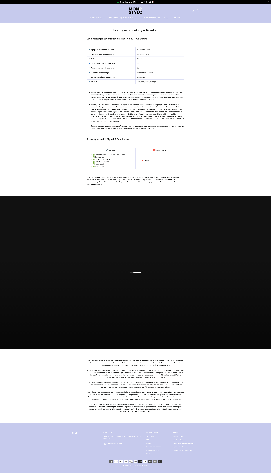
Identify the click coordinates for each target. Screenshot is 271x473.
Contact (176, 17)
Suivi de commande (150, 17)
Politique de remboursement (183, 443)
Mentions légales (179, 440)
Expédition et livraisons (181, 447)
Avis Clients (150, 437)
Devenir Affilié (178, 437)
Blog (148, 454)
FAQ (166, 17)
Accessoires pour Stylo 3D (122, 17)
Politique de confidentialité (182, 450)
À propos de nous (152, 450)
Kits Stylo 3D (96, 17)
